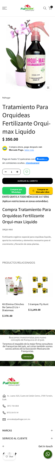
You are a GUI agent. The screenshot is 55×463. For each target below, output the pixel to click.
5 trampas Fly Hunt (38, 304)
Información (28, 357)
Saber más (29, 150)
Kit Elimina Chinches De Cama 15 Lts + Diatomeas (13, 307)
